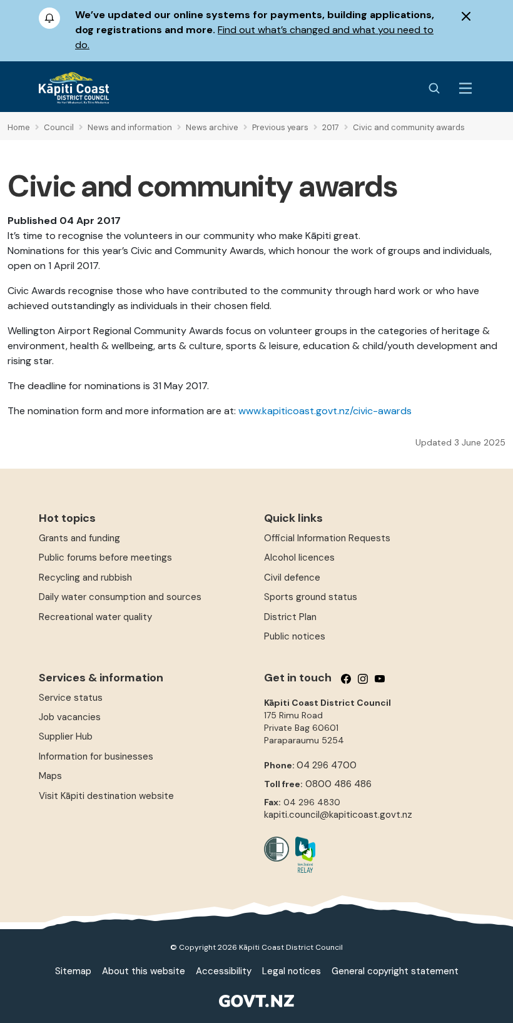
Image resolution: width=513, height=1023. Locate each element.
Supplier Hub (66, 736)
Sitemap (73, 971)
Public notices (294, 636)
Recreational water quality (95, 617)
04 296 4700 (327, 765)
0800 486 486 (338, 784)
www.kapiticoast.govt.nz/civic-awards (325, 410)
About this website (143, 971)
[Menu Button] (465, 88)
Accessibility (223, 971)
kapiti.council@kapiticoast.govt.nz (338, 814)
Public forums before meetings (105, 557)
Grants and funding (79, 538)
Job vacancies (70, 717)
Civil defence (292, 577)
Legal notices (291, 971)
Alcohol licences (299, 557)
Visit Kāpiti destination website (106, 796)
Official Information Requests (327, 538)
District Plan (290, 617)
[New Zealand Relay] (302, 855)
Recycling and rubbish (85, 577)
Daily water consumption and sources (120, 597)
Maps (50, 776)
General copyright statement (395, 971)
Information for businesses (96, 756)
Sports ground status (310, 597)
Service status (71, 697)
